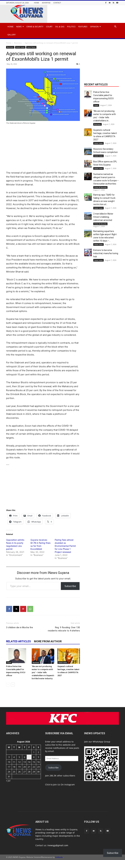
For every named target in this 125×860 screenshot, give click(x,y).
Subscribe (70, 586)
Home (36, 3)
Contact (57, 3)
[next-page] (13, 684)
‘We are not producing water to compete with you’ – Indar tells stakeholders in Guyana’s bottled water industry (43, 672)
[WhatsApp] (30, 609)
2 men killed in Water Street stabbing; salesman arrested (103, 217)
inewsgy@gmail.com (57, 845)
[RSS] (113, 3)
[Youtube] (117, 3)
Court (49, 26)
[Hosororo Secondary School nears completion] (88, 151)
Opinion (94, 26)
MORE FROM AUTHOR (48, 641)
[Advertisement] (43, 149)
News (19, 26)
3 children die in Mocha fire (19, 627)
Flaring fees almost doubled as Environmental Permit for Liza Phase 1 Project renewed (65, 546)
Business (18, 43)
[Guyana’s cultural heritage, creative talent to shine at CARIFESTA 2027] (68, 656)
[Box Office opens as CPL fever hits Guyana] (88, 164)
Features (82, 26)
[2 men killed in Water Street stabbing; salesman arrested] (88, 216)
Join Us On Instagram (64, 784)
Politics (71, 26)
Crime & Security (34, 26)
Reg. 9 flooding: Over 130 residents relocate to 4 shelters (64, 629)
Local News (31, 47)
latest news (20, 47)
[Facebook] (105, 3)
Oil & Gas (59, 26)
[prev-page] (8, 684)
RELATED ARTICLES (18, 641)
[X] (16, 609)
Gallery (11, 34)
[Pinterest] (23, 609)
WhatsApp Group (101, 741)
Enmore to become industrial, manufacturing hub (105, 253)
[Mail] (109, 3)
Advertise (46, 3)
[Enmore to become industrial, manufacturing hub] (88, 252)
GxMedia (59, 857)
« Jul (8, 780)
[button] (115, 26)
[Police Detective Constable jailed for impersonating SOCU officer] (17, 656)
